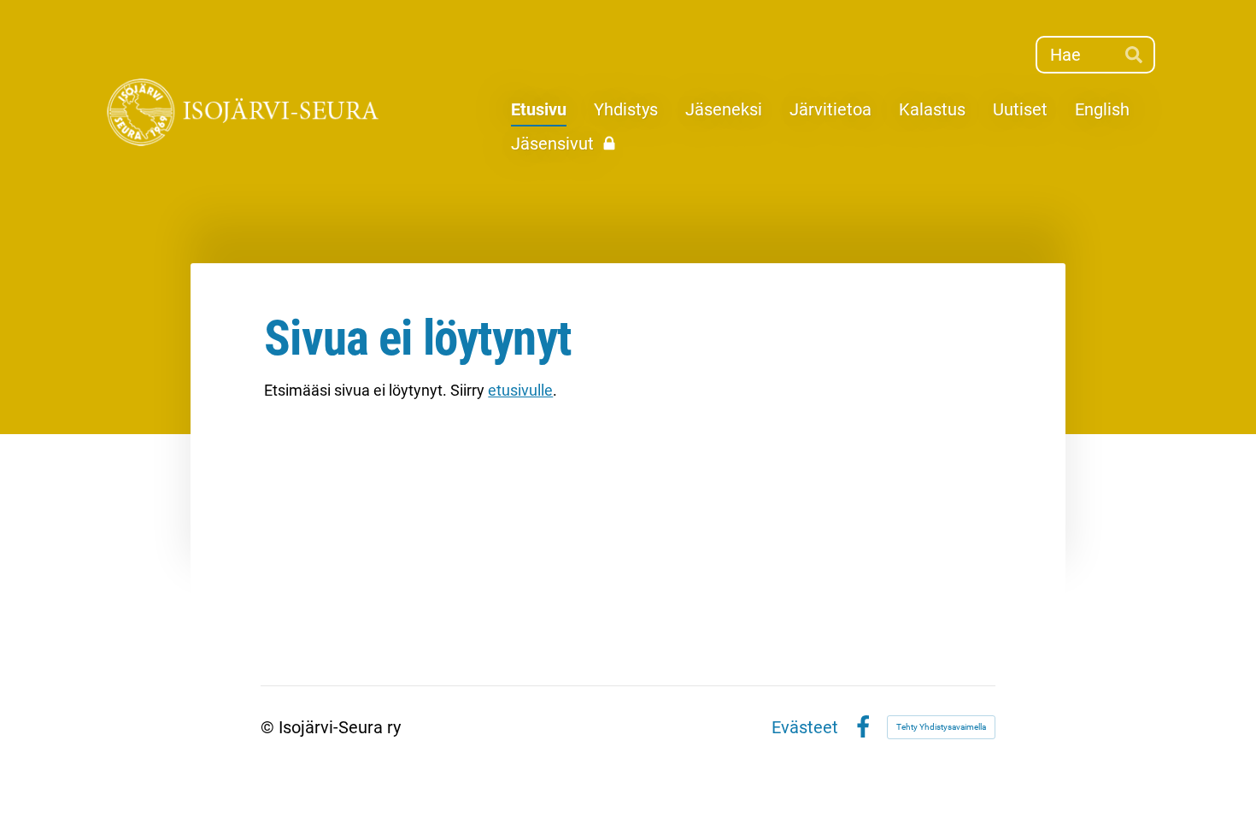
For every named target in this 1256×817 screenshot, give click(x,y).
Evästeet (805, 727)
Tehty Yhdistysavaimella (941, 727)
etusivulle (520, 390)
